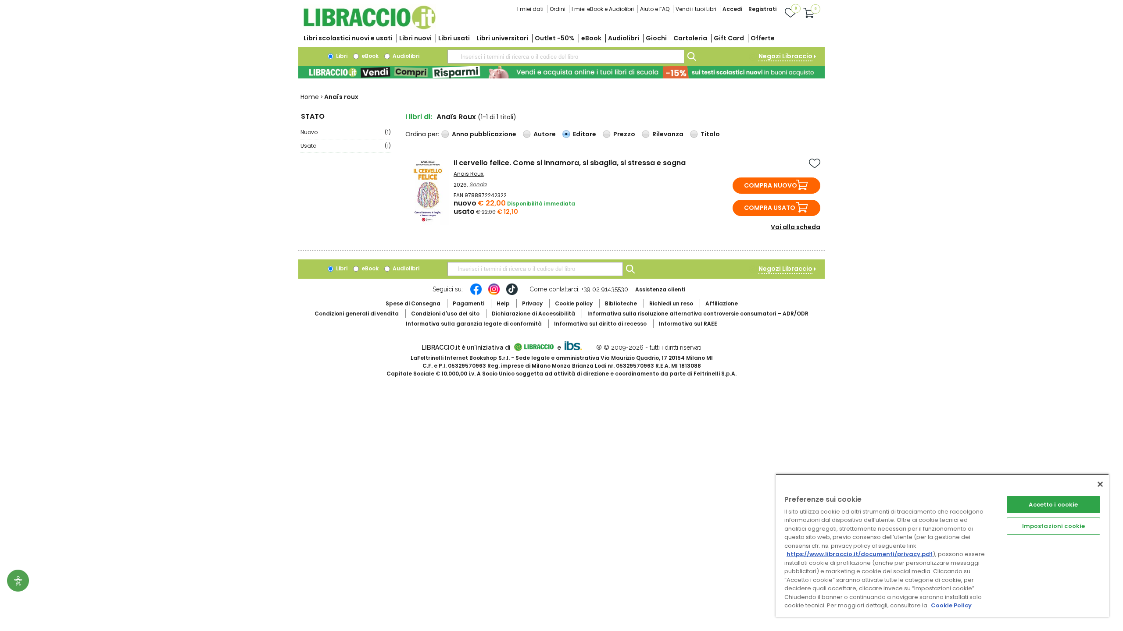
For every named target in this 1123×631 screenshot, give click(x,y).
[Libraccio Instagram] (494, 294)
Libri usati (454, 38)
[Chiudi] (1100, 484)
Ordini (557, 9)
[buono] (561, 72)
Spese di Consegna (413, 303)
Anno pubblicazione (484, 134)
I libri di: (418, 117)
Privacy (532, 303)
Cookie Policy (951, 605)
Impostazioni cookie (1053, 526)
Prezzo (624, 134)
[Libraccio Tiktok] (512, 294)
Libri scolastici (348, 38)
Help (503, 303)
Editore (584, 134)
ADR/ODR (697, 313)
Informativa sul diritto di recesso (600, 323)
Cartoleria (690, 38)
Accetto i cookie (1053, 504)
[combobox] (565, 57)
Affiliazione (721, 303)
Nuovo (345, 132)
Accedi (732, 9)
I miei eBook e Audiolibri (603, 9)
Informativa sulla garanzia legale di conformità (474, 323)
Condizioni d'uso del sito (445, 313)
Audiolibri (623, 38)
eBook (591, 38)
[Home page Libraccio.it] (369, 27)
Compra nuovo (770, 185)
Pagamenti (468, 303)
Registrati (762, 9)
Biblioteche (621, 303)
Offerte (763, 38)
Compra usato (769, 207)
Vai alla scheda (795, 227)
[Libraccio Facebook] (476, 294)
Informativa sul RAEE (688, 323)
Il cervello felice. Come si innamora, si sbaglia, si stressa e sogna (570, 163)
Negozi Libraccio (785, 56)
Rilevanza (667, 134)
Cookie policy (574, 303)
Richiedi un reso (671, 303)
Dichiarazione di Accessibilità (533, 313)
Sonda (477, 184)
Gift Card (729, 38)
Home (309, 96)
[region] (942, 545)
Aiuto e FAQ (654, 9)
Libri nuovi (415, 38)
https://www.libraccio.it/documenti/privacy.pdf (860, 554)
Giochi (656, 38)
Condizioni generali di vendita (357, 313)
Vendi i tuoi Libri (696, 9)
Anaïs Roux (468, 173)
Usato (345, 145)
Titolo (710, 134)
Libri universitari (502, 38)
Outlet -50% (555, 38)
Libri (341, 56)
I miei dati (530, 9)
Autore (544, 134)
